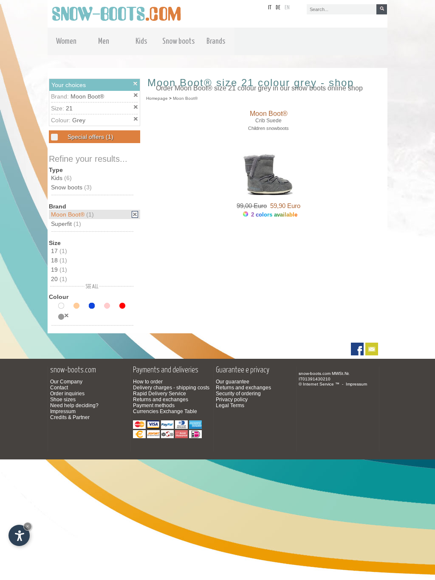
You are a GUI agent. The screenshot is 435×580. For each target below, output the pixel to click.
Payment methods (154, 405)
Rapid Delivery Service (159, 394)
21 (69, 108)
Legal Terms (230, 405)
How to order (148, 382)
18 (59, 260)
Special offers (89, 136)
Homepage (157, 98)
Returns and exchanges (160, 400)
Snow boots (71, 187)
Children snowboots (268, 128)
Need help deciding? (74, 405)
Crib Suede (268, 121)
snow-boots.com (314, 373)
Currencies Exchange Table (165, 411)
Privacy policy (232, 400)
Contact (59, 388)
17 (59, 251)
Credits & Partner (70, 417)
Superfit (66, 223)
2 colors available (273, 214)
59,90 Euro (283, 205)
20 (59, 279)
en (287, 8)
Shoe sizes (63, 400)
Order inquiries (67, 394)
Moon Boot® (87, 96)
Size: (58, 108)
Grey (78, 120)
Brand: (61, 96)
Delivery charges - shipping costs (171, 388)
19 (59, 269)
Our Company (66, 382)
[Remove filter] (135, 214)
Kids (61, 178)
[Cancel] (135, 83)
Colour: (61, 120)
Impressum (63, 411)
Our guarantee (232, 382)
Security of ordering (238, 394)
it (269, 8)
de (278, 8)
